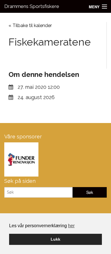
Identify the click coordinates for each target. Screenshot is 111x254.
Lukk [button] (55, 239)
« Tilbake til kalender (30, 25)
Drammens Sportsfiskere (31, 6)
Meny (94, 6)
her (71, 225)
